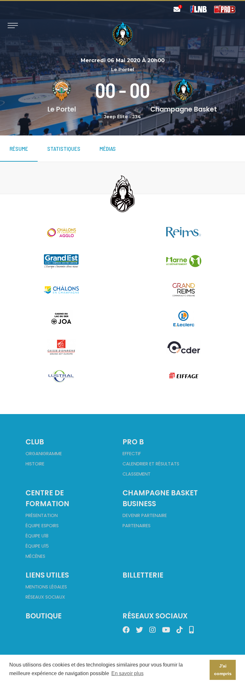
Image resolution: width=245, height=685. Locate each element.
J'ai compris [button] (223, 669)
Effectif (131, 453)
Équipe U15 (37, 546)
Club (35, 442)
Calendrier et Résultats (150, 464)
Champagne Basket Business (160, 498)
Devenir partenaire (144, 515)
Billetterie (142, 575)
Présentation (42, 515)
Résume (19, 148)
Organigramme (44, 453)
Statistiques (63, 148)
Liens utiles (47, 575)
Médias (108, 148)
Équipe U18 (37, 536)
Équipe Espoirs (42, 525)
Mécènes (35, 556)
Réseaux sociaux (45, 597)
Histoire (35, 464)
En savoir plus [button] (127, 673)
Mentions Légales (46, 587)
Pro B (133, 442)
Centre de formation (47, 498)
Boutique (44, 616)
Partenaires (136, 525)
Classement (136, 474)
